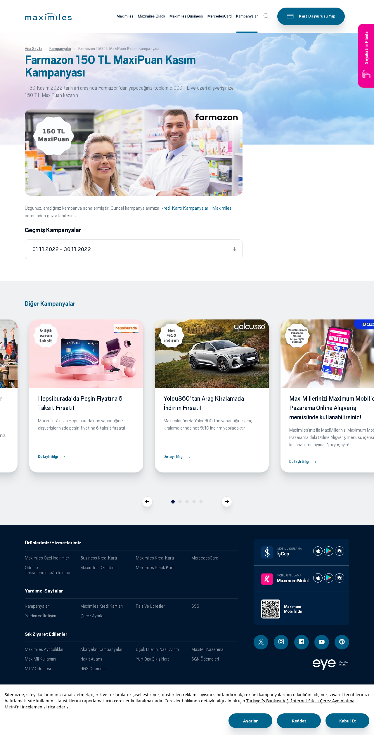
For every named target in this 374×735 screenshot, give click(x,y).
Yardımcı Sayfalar (44, 591)
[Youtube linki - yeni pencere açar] (321, 642)
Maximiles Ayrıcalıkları (44, 649)
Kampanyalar (247, 16)
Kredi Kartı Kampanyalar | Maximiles (196, 208)
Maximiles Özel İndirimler (47, 557)
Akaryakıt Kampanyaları (101, 649)
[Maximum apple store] (318, 578)
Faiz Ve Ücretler (150, 606)
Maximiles (125, 16)
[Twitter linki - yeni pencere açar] (261, 642)
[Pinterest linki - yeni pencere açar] (342, 642)
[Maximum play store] (328, 578)
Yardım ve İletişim (40, 615)
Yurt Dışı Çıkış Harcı (153, 658)
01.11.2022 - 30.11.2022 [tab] (61, 249)
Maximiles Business (186, 16)
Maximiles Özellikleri (98, 567)
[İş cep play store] (328, 551)
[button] (48, 16)
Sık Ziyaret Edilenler (46, 634)
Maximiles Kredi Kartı (155, 557)
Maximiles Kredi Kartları (101, 606)
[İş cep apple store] (318, 551)
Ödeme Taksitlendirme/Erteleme (47, 570)
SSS (195, 606)
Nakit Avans (91, 658)
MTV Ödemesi (38, 668)
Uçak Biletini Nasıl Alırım (157, 649)
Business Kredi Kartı (98, 557)
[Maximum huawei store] (339, 578)
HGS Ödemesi (92, 668)
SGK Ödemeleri (205, 658)
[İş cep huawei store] (339, 551)
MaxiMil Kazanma (207, 649)
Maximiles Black (151, 16)
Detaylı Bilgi (48, 456)
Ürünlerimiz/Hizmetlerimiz (53, 542)
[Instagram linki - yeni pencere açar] (281, 642)
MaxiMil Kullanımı (40, 658)
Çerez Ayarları (92, 615)
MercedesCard (219, 16)
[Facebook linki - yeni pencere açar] (301, 642)
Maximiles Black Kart (155, 567)
